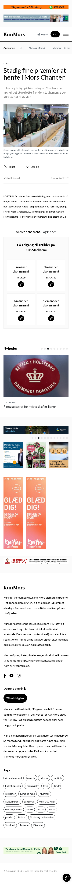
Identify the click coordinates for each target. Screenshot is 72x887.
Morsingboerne (13, 809)
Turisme (24, 825)
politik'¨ (9, 817)
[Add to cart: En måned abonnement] (21, 284)
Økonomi (38, 825)
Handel (57, 785)
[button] (42, 349)
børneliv (30, 777)
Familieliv (57, 777)
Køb (55, 34)
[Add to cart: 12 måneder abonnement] (51, 318)
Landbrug (29, 801)
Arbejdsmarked (13, 777)
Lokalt (7, 63)
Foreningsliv (32, 785)
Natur (41, 809)
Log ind (44, 34)
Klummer (44, 793)
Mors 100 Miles (47, 801)
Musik (30, 809)
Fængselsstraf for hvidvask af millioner (29, 406)
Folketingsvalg (13, 785)
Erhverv (44, 777)
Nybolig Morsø (33, 47)
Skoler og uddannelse (41, 817)
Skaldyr (22, 817)
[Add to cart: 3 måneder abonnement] (51, 284)
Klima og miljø (27, 793)
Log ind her (49, 232)
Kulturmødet (12, 801)
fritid (45, 785)
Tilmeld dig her (15, 698)
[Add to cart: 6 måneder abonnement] (21, 318)
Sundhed (10, 825)
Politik (51, 809)
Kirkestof (10, 793)
